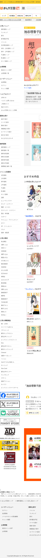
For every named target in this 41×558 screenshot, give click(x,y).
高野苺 (3, 296)
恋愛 (2, 197)
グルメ (3, 229)
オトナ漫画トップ (6, 61)
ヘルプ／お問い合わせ (7, 100)
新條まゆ (3, 286)
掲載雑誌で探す (5, 128)
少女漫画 (3, 178)
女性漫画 (3, 175)
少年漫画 (3, 185)
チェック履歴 (5, 88)
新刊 (2, 35)
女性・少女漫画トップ (7, 48)
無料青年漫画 (5, 160)
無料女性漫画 (5, 153)
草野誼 (3, 276)
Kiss (2, 343)
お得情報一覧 (5, 73)
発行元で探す (5, 135)
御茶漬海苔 (4, 264)
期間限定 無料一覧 (6, 166)
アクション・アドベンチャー (9, 220)
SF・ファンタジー (6, 226)
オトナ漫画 (4, 194)
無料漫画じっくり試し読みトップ (27, 501)
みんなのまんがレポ (7, 138)
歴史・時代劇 (5, 213)
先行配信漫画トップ (7, 45)
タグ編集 (28, 88)
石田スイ (3, 248)
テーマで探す (5, 122)
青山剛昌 (3, 241)
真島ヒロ (3, 311)
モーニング (4, 365)
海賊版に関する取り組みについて (10, 438)
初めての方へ (5, 107)
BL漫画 (3, 191)
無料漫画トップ (5, 29)
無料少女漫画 (5, 157)
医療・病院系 (5, 232)
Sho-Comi (4, 368)
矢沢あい (3, 315)
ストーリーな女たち (7, 327)
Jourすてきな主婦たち (7, 362)
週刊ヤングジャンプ (7, 349)
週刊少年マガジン (6, 346)
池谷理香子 (29, 216)
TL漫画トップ (5, 55)
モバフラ (3, 384)
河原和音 (3, 267)
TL (36, 15)
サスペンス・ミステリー (8, 210)
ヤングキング (5, 375)
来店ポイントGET (6, 70)
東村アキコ (4, 305)
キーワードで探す (6, 132)
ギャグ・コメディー (7, 204)
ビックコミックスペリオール (9, 387)
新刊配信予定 (5, 39)
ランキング (4, 32)
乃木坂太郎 (4, 302)
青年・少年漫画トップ (7, 51)
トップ (4, 15)
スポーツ (3, 216)
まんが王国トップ (7, 501)
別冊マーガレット (6, 355)
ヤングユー (29, 289)
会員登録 (3, 82)
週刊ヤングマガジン (7, 333)
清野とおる (4, 289)
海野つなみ (4, 254)
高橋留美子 (4, 299)
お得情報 (4, 531)
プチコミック (5, 330)
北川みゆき (4, 273)
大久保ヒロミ (5, 260)
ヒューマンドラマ (6, 201)
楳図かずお (4, 257)
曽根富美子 (4, 292)
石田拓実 (3, 251)
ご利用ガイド (5, 104)
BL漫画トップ (5, 58)
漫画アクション (5, 381)
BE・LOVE (4, 324)
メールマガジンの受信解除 (10, 516)
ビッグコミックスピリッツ (9, 340)
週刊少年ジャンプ (6, 336)
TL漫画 (3, 188)
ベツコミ (3, 359)
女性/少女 (20, 15)
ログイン (3, 85)
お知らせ (3, 97)
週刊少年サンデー (6, 371)
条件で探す (4, 119)
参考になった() (34, 413)
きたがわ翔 (4, 270)
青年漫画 (3, 181)
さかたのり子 (5, 280)
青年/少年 (28, 15)
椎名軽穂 (3, 283)
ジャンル (3, 42)
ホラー (3, 223)
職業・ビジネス (5, 207)
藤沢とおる (4, 308)
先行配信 (12, 15)
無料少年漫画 (5, 163)
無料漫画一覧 (5, 150)
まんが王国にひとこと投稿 (9, 110)
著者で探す (4, 125)
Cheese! (3, 352)
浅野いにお (4, 245)
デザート (3, 378)
